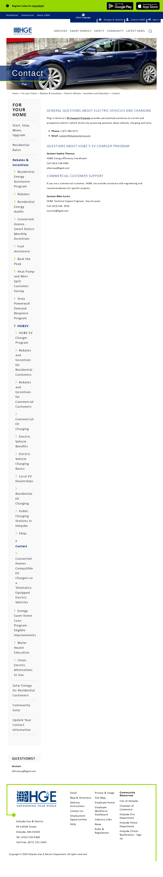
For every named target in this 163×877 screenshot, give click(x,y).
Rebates (24, 194)
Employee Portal (105, 802)
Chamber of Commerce (127, 807)
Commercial (27, 15)
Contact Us (76, 811)
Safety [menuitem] (99, 31)
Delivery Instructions (77, 804)
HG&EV (23, 326)
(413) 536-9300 (30, 837)
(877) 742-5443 (37, 842)
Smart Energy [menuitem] (80, 31)
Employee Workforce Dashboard (101, 810)
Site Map (100, 797)
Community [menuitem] (115, 31)
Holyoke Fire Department (127, 816)
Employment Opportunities (78, 817)
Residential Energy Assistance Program (24, 178)
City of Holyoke (129, 801)
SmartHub (37, 6)
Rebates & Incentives (50, 93)
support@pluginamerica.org (74, 135)
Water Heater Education (21, 647)
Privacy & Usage (104, 792)
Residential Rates (21, 147)
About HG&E (43, 15)
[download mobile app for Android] (120, 6)
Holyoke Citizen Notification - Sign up (131, 834)
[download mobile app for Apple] (148, 6)
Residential (12, 15)
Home (15, 93)
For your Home (29, 93)
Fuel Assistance (22, 248)
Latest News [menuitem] (135, 31)
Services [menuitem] (60, 31)
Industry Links (103, 819)
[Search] (150, 32)
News (98, 824)
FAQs (73, 824)
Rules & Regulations (102, 830)
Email (73, 792)
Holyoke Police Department (128, 824)
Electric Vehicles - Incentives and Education (86, 93)
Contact (116, 93)
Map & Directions (80, 797)
